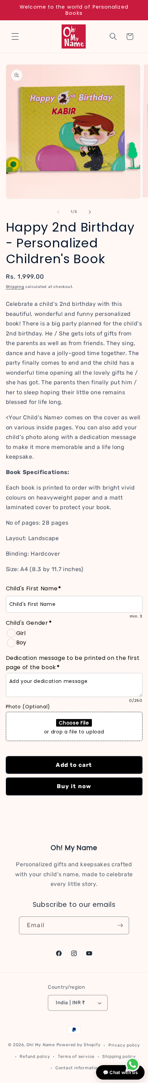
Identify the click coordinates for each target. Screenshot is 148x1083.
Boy (21, 642)
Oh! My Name (41, 1045)
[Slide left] (58, 211)
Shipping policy (119, 1056)
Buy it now (74, 786)
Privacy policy (124, 1045)
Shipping (15, 287)
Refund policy (35, 1056)
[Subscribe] (120, 925)
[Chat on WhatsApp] (132, 1066)
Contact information (78, 1067)
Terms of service (76, 1056)
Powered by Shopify (78, 1045)
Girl (20, 633)
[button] (15, 36)
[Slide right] (89, 211)
